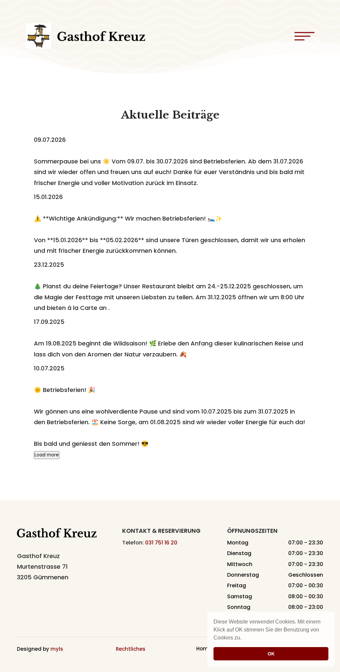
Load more (47, 455)
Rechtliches (130, 648)
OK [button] (271, 653)
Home (203, 649)
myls (56, 648)
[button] (244, 638)
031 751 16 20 (161, 542)
